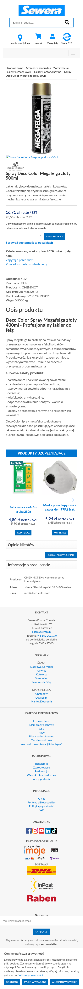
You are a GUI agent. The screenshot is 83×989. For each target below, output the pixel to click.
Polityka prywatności (41, 806)
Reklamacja (41, 771)
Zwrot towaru (41, 767)
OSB (41, 728)
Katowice (41, 674)
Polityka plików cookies (41, 802)
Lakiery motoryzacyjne (47, 71)
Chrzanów (41, 693)
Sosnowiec (41, 678)
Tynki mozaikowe (41, 740)
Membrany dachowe (41, 724)
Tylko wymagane (35, 982)
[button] (72, 500)
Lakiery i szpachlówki (19, 71)
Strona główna (14, 68)
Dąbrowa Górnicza (41, 666)
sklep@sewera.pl (42, 631)
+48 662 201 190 (46, 635)
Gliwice (41, 670)
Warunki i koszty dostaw (41, 775)
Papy (42, 732)
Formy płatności (41, 779)
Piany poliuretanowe (41, 736)
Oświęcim (41, 697)
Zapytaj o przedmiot (19, 260)
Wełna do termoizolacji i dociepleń (41, 744)
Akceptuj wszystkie (64, 982)
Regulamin (41, 763)
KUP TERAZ (23, 532)
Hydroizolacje (41, 721)
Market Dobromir (41, 701)
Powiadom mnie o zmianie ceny (26, 264)
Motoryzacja (60, 68)
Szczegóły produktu (38, 68)
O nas (41, 798)
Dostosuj (12, 982)
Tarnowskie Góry (41, 682)
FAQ (41, 810)
